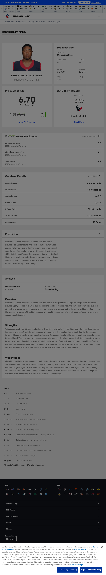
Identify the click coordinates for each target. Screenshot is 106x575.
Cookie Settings (76, 564)
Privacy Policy (80, 549)
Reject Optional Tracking (91, 570)
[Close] (102, 547)
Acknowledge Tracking (67, 570)
